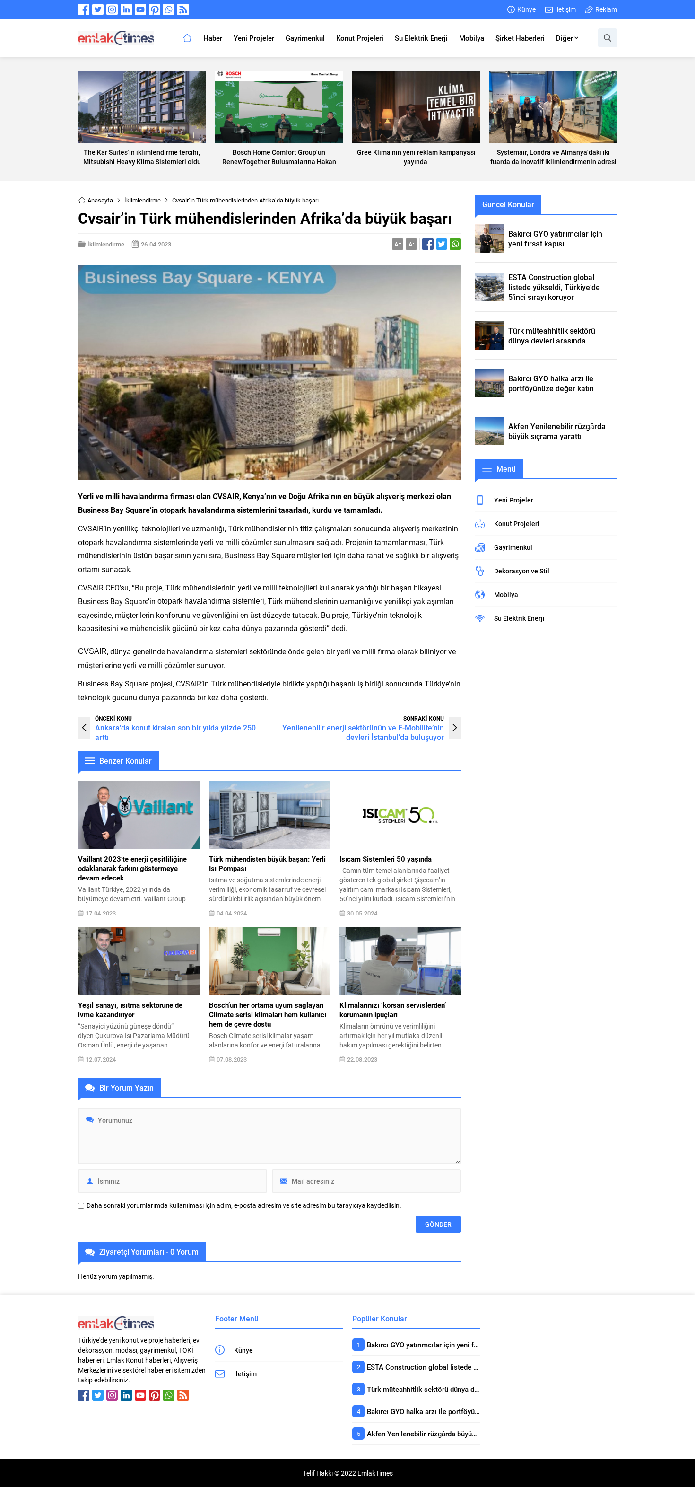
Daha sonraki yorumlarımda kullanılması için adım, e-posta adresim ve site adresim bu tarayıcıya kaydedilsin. (244, 1205)
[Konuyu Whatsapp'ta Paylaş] (455, 244)
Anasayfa (100, 200)
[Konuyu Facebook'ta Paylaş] (428, 244)
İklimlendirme (142, 200)
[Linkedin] (126, 9)
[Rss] (183, 9)
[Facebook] (83, 9)
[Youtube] (140, 9)
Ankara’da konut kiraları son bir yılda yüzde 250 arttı (175, 732)
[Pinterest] (154, 9)
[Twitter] (98, 9)
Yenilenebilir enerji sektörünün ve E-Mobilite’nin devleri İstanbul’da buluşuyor (363, 732)
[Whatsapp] (168, 9)
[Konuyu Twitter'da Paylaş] (441, 244)
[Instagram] (112, 9)
